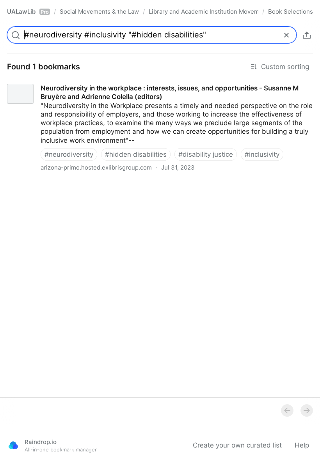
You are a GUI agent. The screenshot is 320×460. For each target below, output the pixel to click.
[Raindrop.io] (13, 445)
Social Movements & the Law (99, 11)
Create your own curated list (237, 445)
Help (302, 445)
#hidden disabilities (136, 154)
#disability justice (205, 154)
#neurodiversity (68, 154)
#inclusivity (262, 154)
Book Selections (290, 11)
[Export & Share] (306, 35)
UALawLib (28, 11)
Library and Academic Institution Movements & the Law (203, 11)
